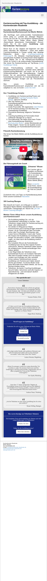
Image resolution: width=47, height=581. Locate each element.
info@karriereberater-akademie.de (16, 447)
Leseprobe (35, 184)
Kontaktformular (23, 338)
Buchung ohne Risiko (15, 123)
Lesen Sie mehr (30, 88)
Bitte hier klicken (23, 432)
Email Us (23, 331)
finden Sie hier (23, 424)
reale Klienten (38, 107)
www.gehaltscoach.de (9, 450)
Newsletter (25, 196)
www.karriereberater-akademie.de (12, 448)
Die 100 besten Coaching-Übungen (21, 209)
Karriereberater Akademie (12, 3)
